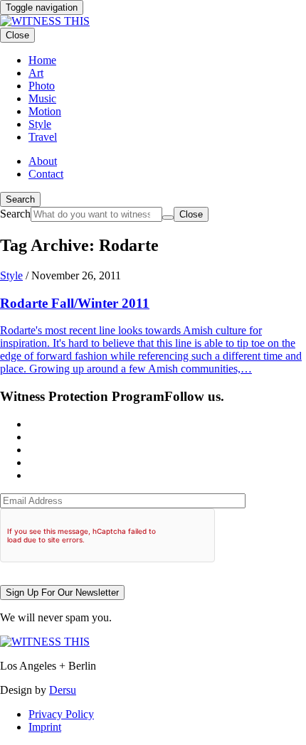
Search (20, 199)
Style (11, 275)
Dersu (62, 690)
